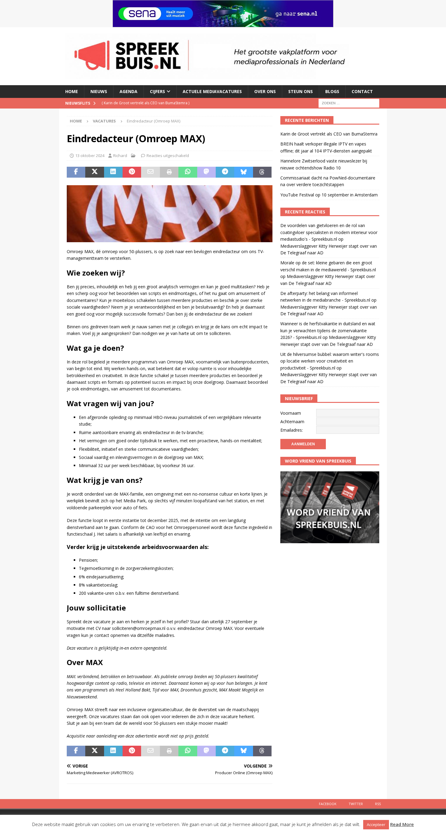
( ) (145, 102)
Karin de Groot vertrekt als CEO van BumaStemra (328, 134)
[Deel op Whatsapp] (187, 172)
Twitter (356, 803)
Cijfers (157, 91)
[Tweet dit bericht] (94, 172)
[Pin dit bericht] (132, 172)
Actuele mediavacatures (212, 91)
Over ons (265, 91)
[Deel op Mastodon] (206, 172)
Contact (362, 91)
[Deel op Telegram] (225, 172)
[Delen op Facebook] (76, 172)
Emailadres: (291, 430)
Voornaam (290, 413)
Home (71, 91)
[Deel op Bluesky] (243, 172)
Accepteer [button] (376, 824)
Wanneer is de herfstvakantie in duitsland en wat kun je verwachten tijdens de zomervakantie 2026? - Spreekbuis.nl (327, 330)
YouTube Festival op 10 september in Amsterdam (329, 195)
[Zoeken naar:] (349, 102)
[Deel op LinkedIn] (113, 172)
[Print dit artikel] (169, 172)
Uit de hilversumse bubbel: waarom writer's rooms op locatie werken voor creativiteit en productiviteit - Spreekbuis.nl (329, 361)
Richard (120, 155)
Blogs (332, 91)
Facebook (327, 803)
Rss (378, 803)
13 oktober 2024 (89, 155)
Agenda (128, 91)
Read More (402, 824)
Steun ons (300, 91)
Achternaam (292, 421)
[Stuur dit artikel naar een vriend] (150, 172)
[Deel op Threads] (262, 172)
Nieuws (98, 91)
